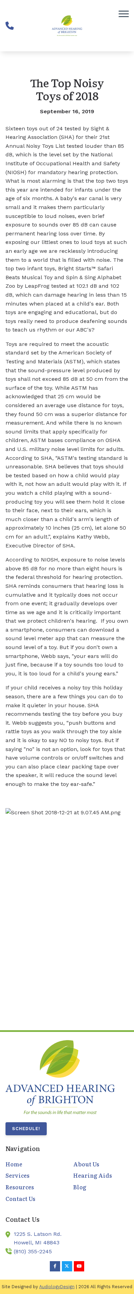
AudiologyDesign (57, 1286)
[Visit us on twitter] (67, 1266)
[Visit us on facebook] (55, 1266)
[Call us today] (9, 26)
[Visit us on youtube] (79, 1266)
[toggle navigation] (123, 13)
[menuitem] (33, 1164)
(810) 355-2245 (33, 1251)
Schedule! (26, 1128)
